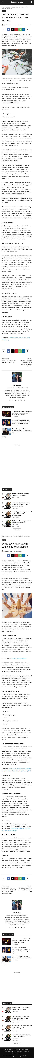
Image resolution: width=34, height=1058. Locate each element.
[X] (12, 29)
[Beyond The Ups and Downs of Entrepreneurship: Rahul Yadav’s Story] (6, 431)
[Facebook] (8, 29)
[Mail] (15, 400)
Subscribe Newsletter (17, 1053)
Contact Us (26, 1051)
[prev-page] (3, 437)
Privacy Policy (19, 1051)
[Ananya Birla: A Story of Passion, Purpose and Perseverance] (6, 496)
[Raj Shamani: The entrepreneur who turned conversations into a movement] (6, 523)
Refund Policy (25, 1049)
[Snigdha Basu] (3, 25)
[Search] (31, 2)
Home (3, 7)
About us (11, 1049)
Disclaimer (17, 1049)
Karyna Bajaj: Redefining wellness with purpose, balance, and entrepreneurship (22, 513)
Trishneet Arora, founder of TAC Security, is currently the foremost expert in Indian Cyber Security (21, 422)
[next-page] (5, 437)
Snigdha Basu (8, 25)
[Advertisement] (17, 463)
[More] (27, 29)
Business (8, 7)
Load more (16, 529)
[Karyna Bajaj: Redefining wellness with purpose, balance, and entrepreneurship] (6, 514)
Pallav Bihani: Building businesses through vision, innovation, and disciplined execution (21, 504)
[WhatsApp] (20, 29)
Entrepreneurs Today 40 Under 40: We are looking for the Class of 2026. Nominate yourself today (22, 413)
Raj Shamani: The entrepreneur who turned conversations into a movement (21, 522)
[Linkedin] (23, 29)
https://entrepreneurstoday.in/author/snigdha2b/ (17, 387)
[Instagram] (9, 400)
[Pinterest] (16, 29)
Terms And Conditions (9, 1051)
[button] (2, 2)
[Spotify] (18, 400)
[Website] (24, 400)
